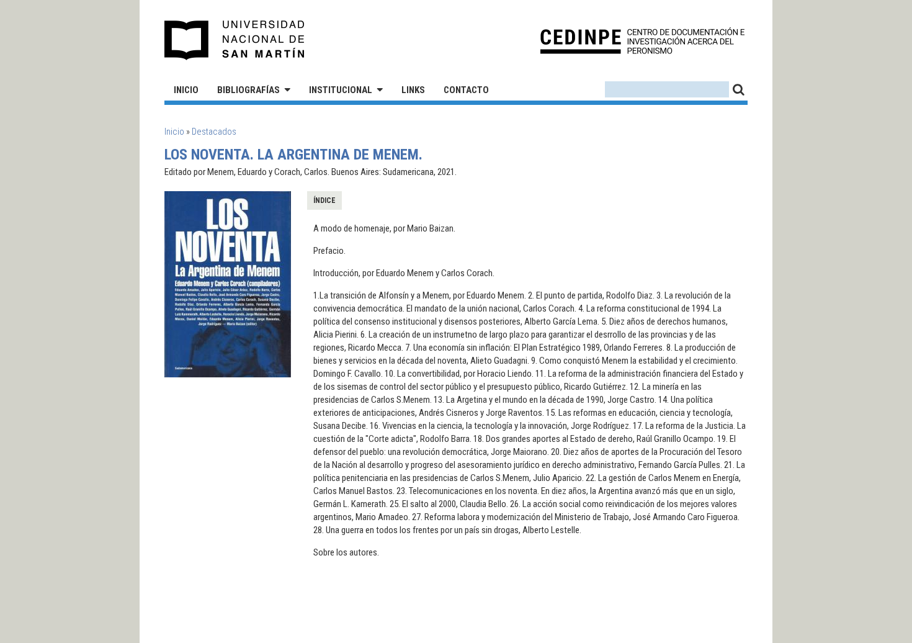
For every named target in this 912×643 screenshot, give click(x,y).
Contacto (466, 90)
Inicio (186, 90)
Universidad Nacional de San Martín (234, 40)
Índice (324, 200)
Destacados (214, 131)
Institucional (340, 90)
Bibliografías (248, 90)
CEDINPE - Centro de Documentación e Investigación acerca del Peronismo (642, 40)
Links (413, 90)
